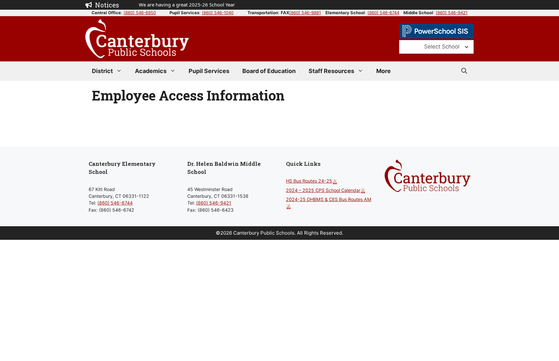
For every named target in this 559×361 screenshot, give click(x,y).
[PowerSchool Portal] (436, 31)
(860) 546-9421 (451, 12)
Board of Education (269, 71)
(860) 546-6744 (383, 12)
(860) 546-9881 (305, 12)
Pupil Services (209, 71)
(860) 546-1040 (218, 12)
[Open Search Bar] (464, 71)
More (383, 71)
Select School (441, 46)
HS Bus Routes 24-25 (309, 181)
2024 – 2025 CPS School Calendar (323, 190)
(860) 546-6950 (140, 12)
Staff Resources (331, 71)
